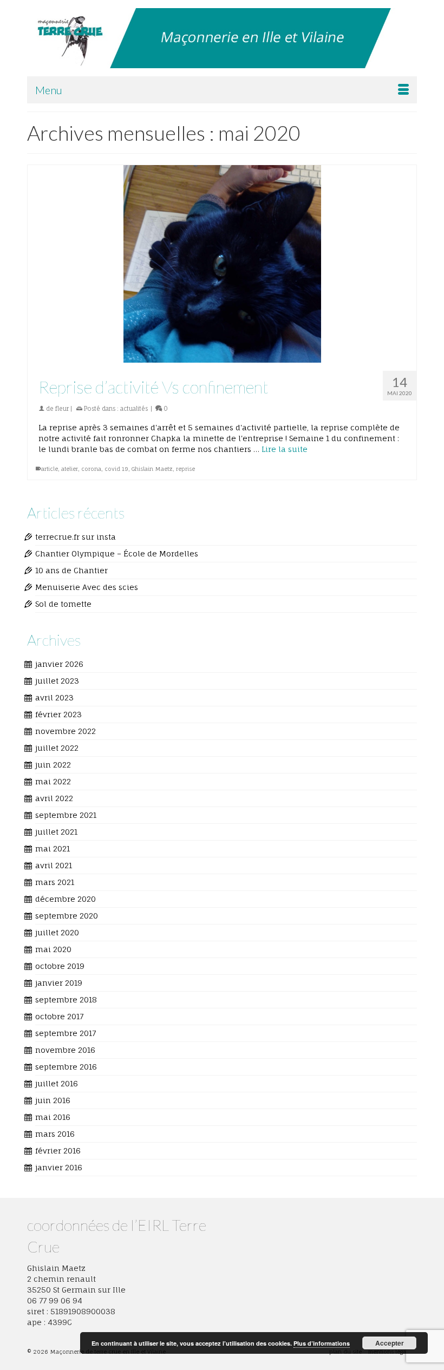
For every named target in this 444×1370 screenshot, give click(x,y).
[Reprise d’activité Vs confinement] (222, 264)
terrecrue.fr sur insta (75, 536)
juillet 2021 (56, 831)
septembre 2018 (66, 999)
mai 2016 (52, 1117)
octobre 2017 (59, 1016)
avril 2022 (54, 798)
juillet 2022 (57, 747)
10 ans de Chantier (71, 570)
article (49, 469)
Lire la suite (285, 449)
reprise (185, 469)
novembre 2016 (65, 1049)
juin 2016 (52, 1100)
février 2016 (58, 1150)
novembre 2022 (65, 731)
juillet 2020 (57, 932)
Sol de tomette (63, 603)
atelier (69, 469)
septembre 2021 (65, 815)
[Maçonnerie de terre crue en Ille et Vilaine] (222, 38)
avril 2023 (54, 697)
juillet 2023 (57, 680)
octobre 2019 (59, 966)
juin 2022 (53, 764)
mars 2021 (54, 882)
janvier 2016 (58, 1167)
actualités (134, 408)
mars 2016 (55, 1133)
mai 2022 (53, 781)
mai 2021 (52, 848)
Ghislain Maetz (152, 469)
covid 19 (116, 469)
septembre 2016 (66, 1066)
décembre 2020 (65, 898)
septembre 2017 (65, 1033)
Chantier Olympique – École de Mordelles (116, 553)
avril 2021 (53, 865)
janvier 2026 (59, 663)
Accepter (389, 1343)
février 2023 (58, 714)
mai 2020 (53, 949)
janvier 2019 (58, 982)
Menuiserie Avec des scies (86, 587)
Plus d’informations (321, 1343)
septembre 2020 (66, 915)
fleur (62, 408)
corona (91, 469)
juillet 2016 (56, 1083)
